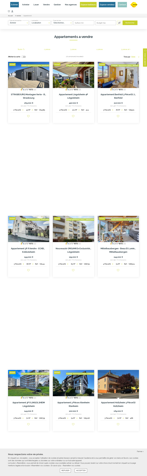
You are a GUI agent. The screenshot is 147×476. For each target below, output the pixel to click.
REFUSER (65, 470)
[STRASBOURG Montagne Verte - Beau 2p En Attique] (28, 76)
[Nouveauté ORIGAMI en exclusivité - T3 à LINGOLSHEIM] (73, 230)
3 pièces (73, 49)
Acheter (25, 5)
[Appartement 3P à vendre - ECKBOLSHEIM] (28, 230)
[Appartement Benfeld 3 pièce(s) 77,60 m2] (118, 76)
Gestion (57, 5)
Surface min (79, 23)
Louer (36, 5)
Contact (122, 5)
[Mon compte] (12, 11)
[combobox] (18, 23)
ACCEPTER (81, 470)
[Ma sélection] (9, 11)
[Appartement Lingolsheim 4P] (73, 76)
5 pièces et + (125, 49)
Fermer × (140, 451)
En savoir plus (56, 465)
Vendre (46, 5)
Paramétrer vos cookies (71, 465)
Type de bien (57, 20)
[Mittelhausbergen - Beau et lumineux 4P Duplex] (118, 230)
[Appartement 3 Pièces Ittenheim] (73, 384)
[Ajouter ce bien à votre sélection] (28, 116)
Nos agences (71, 5)
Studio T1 (21, 49)
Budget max (101, 23)
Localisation (34, 20)
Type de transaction (15, 20)
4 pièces (99, 49)
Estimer (14, 5)
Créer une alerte (145, 59)
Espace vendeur (107, 5)
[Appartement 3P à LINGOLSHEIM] (28, 384)
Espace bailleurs (88, 5)
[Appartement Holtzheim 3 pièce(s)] (118, 384)
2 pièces (47, 49)
